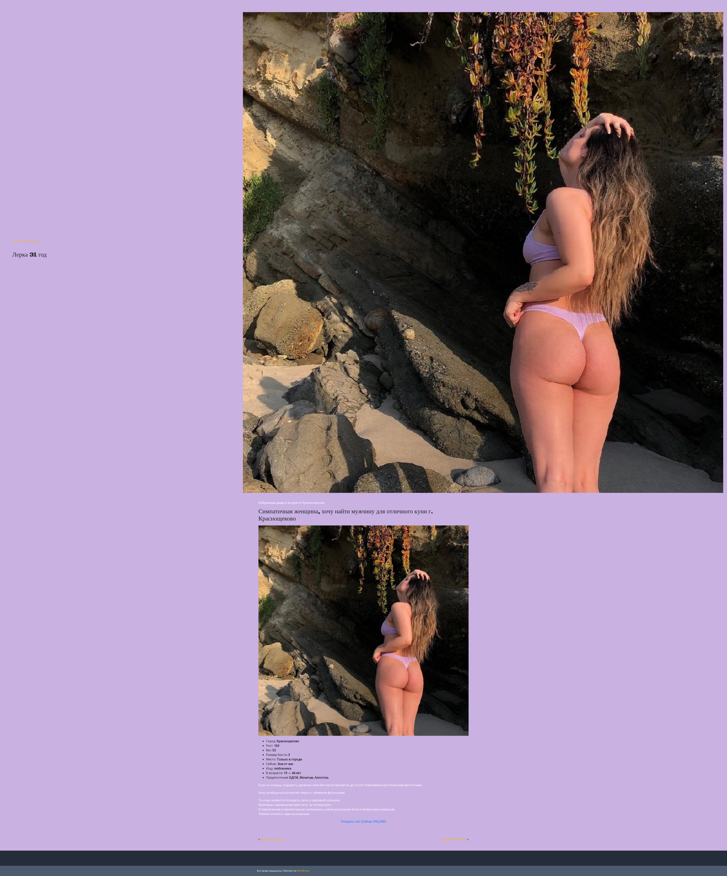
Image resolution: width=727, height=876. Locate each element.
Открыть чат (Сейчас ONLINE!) (363, 821)
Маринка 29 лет (454, 839)
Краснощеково (26, 241)
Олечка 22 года (272, 839)
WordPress (303, 870)
